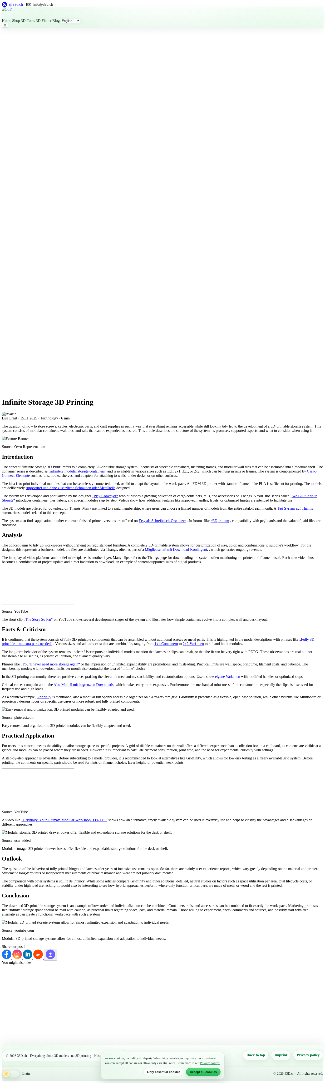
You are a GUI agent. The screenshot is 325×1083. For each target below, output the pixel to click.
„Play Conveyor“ (105, 496)
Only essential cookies (163, 1072)
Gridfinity (44, 697)
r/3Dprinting (220, 521)
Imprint (281, 1055)
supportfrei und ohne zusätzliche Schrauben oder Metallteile (70, 488)
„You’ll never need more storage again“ (50, 664)
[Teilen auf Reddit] (38, 958)
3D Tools (28, 21)
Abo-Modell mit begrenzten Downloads (83, 685)
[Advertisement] (21, 99)
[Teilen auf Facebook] (7, 958)
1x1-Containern (166, 644)
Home (7, 21)
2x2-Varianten (193, 644)
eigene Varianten (227, 676)
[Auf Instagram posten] (17, 958)
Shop (16, 21)
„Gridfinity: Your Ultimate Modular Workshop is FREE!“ (64, 820)
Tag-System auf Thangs (295, 508)
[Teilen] (50, 954)
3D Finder (44, 21)
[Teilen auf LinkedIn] (28, 958)
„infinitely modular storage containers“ (77, 471)
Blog (56, 21)
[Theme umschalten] (11, 1074)
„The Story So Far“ (38, 619)
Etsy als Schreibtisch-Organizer (162, 521)
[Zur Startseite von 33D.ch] (162, 13)
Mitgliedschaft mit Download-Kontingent (176, 549)
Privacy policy (308, 1055)
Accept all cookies (203, 1072)
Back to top (255, 1055)
